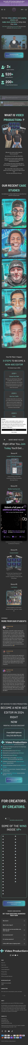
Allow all (14, 429)
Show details (14, 432)
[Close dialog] (25, 506)
